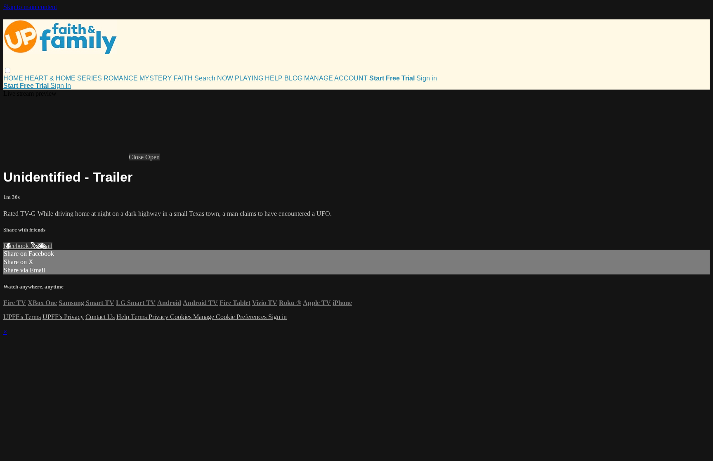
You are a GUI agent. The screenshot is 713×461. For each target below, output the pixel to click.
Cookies (181, 316)
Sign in (426, 78)
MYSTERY (156, 78)
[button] (7, 70)
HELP (274, 78)
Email (44, 245)
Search (205, 78)
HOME (14, 78)
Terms (140, 316)
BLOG (293, 78)
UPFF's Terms (22, 316)
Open (152, 157)
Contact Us (100, 316)
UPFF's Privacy (63, 316)
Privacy (159, 316)
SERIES (90, 78)
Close (137, 157)
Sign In (60, 85)
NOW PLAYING (240, 78)
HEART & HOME (51, 78)
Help (123, 316)
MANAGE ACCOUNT (336, 78)
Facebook (17, 245)
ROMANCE (121, 78)
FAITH (184, 78)
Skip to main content (30, 6)
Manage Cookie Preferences (230, 316)
